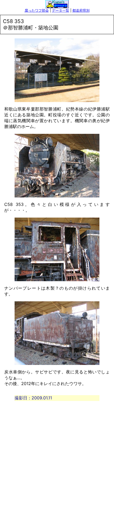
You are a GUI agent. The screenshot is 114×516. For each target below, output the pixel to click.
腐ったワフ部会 (37, 10)
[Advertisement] (57, 458)
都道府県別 (81, 10)
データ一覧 (60, 10)
